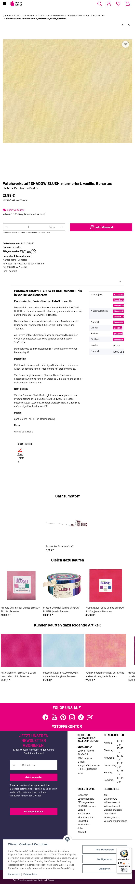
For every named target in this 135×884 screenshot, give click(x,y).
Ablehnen (104, 868)
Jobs (80, 828)
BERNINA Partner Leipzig (87, 808)
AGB (106, 794)
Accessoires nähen (122, 295)
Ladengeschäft (86, 798)
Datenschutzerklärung (21, 788)
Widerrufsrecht (112, 802)
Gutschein (83, 794)
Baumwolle (118, 322)
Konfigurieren (104, 859)
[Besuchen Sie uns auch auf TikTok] (81, 717)
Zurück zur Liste (12, 15)
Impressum (14, 874)
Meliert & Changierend (123, 316)
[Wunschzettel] (118, 3)
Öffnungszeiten (86, 802)
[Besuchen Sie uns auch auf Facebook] (45, 717)
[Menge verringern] (6, 227)
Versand (23, 200)
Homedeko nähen (121, 300)
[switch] (124, 870)
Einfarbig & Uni (120, 311)
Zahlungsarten (111, 817)
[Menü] (130, 850)
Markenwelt (84, 813)
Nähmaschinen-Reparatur (86, 819)
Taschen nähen (120, 305)
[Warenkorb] (127, 3)
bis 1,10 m (118, 328)
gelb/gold (118, 334)
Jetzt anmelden (33, 777)
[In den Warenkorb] (5, 36)
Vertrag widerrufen (33, 811)
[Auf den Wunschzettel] (125, 44)
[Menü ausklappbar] (4, 2)
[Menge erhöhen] (61, 227)
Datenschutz (30, 874)
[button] (99, 3)
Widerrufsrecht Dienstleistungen (113, 808)
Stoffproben (84, 824)
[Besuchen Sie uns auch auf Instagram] (72, 717)
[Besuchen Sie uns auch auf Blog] (90, 717)
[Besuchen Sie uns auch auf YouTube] (54, 717)
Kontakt (13, 270)
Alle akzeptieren (105, 849)
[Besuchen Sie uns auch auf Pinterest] (63, 717)
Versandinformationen (115, 820)
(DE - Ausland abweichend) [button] (34, 214)
